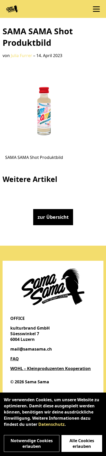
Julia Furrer (21, 55)
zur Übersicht (53, 217)
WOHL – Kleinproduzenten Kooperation (50, 368)
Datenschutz (51, 424)
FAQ (14, 359)
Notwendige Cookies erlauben (32, 443)
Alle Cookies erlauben (81, 443)
